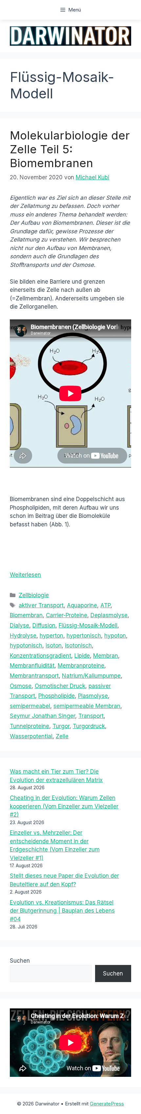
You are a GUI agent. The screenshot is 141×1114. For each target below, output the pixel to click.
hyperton (51, 635)
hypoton (115, 635)
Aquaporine (82, 605)
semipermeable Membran (86, 706)
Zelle (62, 736)
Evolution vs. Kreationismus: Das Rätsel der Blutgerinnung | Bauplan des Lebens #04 (62, 911)
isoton (54, 645)
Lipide (82, 655)
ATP (105, 605)
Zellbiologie (34, 595)
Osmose (20, 686)
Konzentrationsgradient (40, 655)
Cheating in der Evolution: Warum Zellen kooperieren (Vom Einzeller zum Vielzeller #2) (64, 806)
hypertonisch (84, 635)
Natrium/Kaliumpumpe (91, 675)
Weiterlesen (25, 574)
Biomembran (26, 615)
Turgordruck (89, 726)
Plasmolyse (93, 696)
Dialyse (19, 625)
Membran (105, 655)
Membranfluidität (32, 665)
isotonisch (78, 645)
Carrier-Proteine (66, 615)
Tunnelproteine (29, 726)
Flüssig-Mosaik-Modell (88, 625)
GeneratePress (107, 1104)
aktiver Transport (41, 605)
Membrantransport (34, 675)
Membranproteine (81, 665)
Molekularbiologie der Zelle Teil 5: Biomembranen (70, 149)
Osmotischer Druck (60, 686)
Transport (91, 716)
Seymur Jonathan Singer (42, 716)
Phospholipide (56, 696)
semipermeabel (30, 706)
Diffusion (43, 625)
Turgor (61, 726)
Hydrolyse (23, 635)
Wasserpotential (31, 736)
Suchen (20, 960)
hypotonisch (26, 645)
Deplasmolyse (109, 615)
